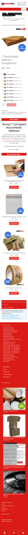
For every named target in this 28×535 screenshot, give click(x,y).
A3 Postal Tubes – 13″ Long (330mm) (11, 349)
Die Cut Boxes (6, 340)
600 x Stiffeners (10, 90)
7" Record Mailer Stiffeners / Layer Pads (14, 112)
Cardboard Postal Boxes (8, 336)
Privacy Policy (6, 371)
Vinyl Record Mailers (7, 335)
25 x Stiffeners (10, 77)
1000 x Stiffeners (10, 97)
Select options (14, 187)
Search (14, 533)
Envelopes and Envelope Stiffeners (14, 13)
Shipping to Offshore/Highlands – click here (11, 315)
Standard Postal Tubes (8, 343)
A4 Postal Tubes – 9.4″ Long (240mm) (11, 351)
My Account (4, 533)
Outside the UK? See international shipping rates (12, 318)
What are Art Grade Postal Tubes (10, 410)
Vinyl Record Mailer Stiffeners (17, 113)
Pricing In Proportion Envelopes (10, 357)
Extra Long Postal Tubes (8, 355)
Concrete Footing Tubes (8, 338)
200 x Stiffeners (10, 87)
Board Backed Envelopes (8, 329)
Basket (23, 533)
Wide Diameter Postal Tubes (9, 342)
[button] (25, 29)
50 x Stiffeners (10, 80)
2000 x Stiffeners (10, 100)
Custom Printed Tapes (8, 358)
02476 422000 (23, 3)
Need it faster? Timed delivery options (10, 316)
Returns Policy (6, 376)
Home (5, 13)
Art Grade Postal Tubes (8, 327)
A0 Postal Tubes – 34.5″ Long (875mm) (11, 345)
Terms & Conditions (7, 374)
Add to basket (11, 104)
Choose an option (11, 74)
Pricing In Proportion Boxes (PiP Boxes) (12, 339)
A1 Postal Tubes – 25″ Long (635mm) (11, 346)
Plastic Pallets (6, 361)
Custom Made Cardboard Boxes (10, 332)
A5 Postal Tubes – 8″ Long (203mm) (11, 352)
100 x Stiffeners (10, 84)
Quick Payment (6, 366)
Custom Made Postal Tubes (9, 360)
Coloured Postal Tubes (8, 354)
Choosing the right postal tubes (10, 330)
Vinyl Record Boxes (7, 333)
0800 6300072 (23, 5)
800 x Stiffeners (10, 93)
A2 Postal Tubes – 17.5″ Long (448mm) (11, 348)
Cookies (5, 369)
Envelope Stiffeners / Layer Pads (8, 15)
